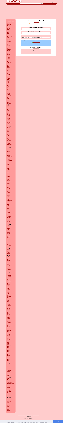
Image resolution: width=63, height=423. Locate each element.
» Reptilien (8, 285)
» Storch (8, 340)
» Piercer (8, 264)
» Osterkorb (8, 253)
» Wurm (8, 394)
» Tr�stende (8, 359)
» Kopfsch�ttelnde (9, 200)
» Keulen (8, 187)
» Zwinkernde (8, 410)
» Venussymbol (9, 370)
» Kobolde (8, 195)
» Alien (8, 27)
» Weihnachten (9, 384)
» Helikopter (8, 161)
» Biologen (8, 57)
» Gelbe (8, 132)
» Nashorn (8, 243)
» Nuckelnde (8, 246)
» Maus (8, 229)
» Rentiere (8, 284)
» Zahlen (8, 402)
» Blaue (8, 59)
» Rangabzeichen (9, 276)
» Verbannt (8, 371)
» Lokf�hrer (8, 221)
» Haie (7, 152)
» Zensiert (8, 406)
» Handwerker (8, 155)
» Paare (8, 256)
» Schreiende (8, 314)
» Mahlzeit (8, 225)
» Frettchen (8, 119)
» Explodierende (9, 103)
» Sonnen (8, 329)
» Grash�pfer (8, 138)
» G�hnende (8, 127)
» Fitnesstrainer (9, 109)
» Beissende (8, 50)
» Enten (8, 99)
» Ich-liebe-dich (9, 173)
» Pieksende (8, 263)
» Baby (8, 40)
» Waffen (8, 379)
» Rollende (8, 289)
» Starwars (8, 334)
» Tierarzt (8, 351)
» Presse (8, 268)
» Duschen (8, 89)
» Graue (8, 139)
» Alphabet (8, 29)
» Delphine (8, 85)
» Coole (8, 79)
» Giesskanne (8, 134)
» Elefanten (8, 97)
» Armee (8, 33)
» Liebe (8, 215)
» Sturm (8, 343)
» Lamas (8, 213)
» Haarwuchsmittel (9, 150)
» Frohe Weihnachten (9, 122)
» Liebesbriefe (9, 216)
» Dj (7, 87)
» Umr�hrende (9, 366)
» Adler (8, 23)
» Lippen (8, 219)
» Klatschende (9, 190)
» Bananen (8, 44)
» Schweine (8, 317)
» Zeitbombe (8, 405)
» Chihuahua (8, 75)
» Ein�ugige (8, 94)
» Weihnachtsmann (9, 386)
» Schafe (8, 299)
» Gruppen (8, 143)
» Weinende (8, 387)
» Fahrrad (8, 105)
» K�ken (8, 205)
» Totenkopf (8, 355)
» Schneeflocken (9, 310)
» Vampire (8, 369)
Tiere (38, 48)
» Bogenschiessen (9, 62)
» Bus (7, 70)
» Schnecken (8, 309)
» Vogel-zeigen (9, 376)
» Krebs (8, 203)
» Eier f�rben (8, 93)
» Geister (8, 131)
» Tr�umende (8, 356)
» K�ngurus (8, 183)
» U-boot (8, 364)
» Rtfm (8, 292)
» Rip (7, 287)
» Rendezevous (9, 283)
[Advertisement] (31, 11)
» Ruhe (8, 293)
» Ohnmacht (8, 249)
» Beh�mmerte (9, 49)
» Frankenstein (9, 117)
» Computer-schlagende (10, 77)
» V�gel (8, 375)
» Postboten (8, 267)
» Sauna (8, 297)
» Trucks (8, 360)
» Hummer (8, 169)
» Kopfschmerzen (9, 199)
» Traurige (8, 358)
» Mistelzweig (8, 232)
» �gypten (8, 25)
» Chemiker (8, 74)
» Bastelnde (8, 45)
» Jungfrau (8, 180)
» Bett (7, 53)
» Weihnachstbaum (9, 382)
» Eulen (8, 102)
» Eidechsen (8, 92)
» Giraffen (8, 135)
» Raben (8, 274)
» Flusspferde (8, 115)
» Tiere (8, 352)
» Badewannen (9, 41)
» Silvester (8, 325)
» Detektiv (8, 86)
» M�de (8, 237)
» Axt (7, 38)
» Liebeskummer (9, 217)
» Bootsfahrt (8, 63)
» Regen (8, 279)
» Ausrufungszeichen (9, 36)
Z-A (13, 21)
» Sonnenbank (9, 330)
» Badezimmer (9, 42)
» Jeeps (8, 179)
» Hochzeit (8, 165)
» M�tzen (8, 238)
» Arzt (7, 34)
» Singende (8, 326)
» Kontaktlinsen (9, 197)
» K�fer (8, 182)
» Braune (8, 66)
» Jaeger (8, 178)
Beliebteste (9, 21)
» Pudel (8, 270)
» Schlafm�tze (9, 305)
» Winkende (8, 390)
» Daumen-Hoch (9, 83)
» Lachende (8, 212)
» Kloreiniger (8, 192)
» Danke (8, 82)
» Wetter (8, 388)
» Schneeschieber (9, 312)
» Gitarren (8, 136)
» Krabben (8, 201)
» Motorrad (8, 236)
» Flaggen (8, 110)
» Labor (8, 211)
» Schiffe (8, 300)
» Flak (7, 111)
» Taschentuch (9, 347)
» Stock (8, 338)
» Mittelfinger (8, 233)
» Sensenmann (9, 322)
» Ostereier (8, 252)
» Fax (7, 106)
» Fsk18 (8, 124)
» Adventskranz (9, 24)
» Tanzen (8, 346)
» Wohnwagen (9, 391)
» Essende (8, 101)
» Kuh (7, 207)
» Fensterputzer (9, 107)
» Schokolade (8, 313)
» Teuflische (8, 350)
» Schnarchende (9, 308)
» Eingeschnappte (9, 95)
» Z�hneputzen (9, 401)
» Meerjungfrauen (9, 231)
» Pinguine (8, 265)
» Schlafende (8, 304)
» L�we (8, 220)
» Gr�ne (8, 142)
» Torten (8, 354)
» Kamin (8, 184)
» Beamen (8, 48)
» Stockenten (8, 339)
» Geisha (8, 130)
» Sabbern (8, 295)
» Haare (8, 148)
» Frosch (8, 123)
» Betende (8, 52)
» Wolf (8, 392)
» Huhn (8, 168)
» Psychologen (9, 269)
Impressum (53, 2)
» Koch (8, 196)
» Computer (8, 78)
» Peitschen (8, 260)
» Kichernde (8, 188)
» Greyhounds (9, 140)
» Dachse (8, 81)
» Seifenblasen (9, 320)
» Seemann (8, 318)
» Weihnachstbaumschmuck (10, 383)
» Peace (8, 259)
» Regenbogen (9, 280)
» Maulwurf (8, 228)
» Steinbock (8, 335)
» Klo (7, 191)
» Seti (7, 323)
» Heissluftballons (9, 160)
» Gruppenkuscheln (9, 144)
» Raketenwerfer (9, 275)
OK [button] (58, 421)
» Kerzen (8, 186)
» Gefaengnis (8, 129)
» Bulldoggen (8, 69)
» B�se (8, 61)
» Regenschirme (9, 281)
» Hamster (8, 154)
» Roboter (8, 288)
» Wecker (8, 381)
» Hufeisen (8, 167)
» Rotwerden (8, 291)
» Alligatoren (8, 28)
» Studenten (8, 342)
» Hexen (8, 163)
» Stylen (8, 344)
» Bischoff (8, 58)
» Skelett (8, 327)
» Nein (8, 244)
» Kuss (8, 208)
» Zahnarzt (8, 403)
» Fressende (8, 118)
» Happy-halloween (9, 156)
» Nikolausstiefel (9, 245)
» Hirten (8, 164)
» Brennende (8, 67)
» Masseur (8, 227)
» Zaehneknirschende (9, 400)
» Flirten (8, 113)
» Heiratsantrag (9, 159)
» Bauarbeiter (8, 46)
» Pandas (8, 257)
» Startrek (8, 333)
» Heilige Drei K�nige (10, 158)
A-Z (12, 21)
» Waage (8, 378)
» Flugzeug (8, 114)
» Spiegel (8, 331)
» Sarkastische (9, 296)
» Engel (8, 98)
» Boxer (8, 65)
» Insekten (8, 176)
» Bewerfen (8, 54)
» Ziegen (8, 407)
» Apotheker (8, 32)
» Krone (8, 204)
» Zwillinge (8, 409)
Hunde (37, 48)
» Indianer (8, 175)
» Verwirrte (8, 374)
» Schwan (8, 316)
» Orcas (8, 251)
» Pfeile (8, 261)
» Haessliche (8, 151)
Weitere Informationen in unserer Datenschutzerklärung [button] (37, 422)
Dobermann (36, 22)
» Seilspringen (9, 321)
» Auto (8, 37)
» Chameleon (8, 73)
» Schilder (8, 301)
